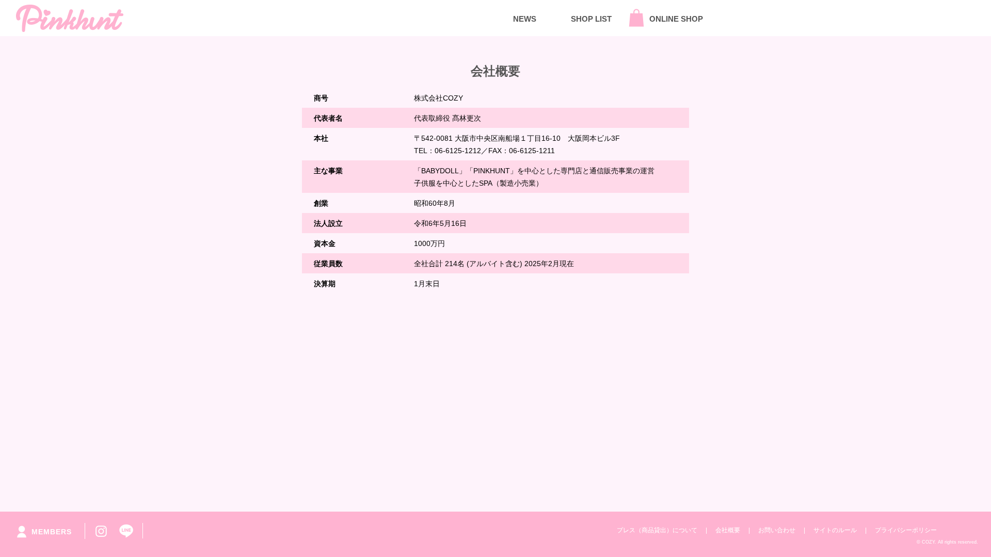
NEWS (524, 18)
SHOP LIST (591, 18)
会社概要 (727, 530)
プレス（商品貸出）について (657, 530)
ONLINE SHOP (676, 18)
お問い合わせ (776, 530)
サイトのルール (835, 530)
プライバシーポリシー (906, 530)
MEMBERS (51, 532)
